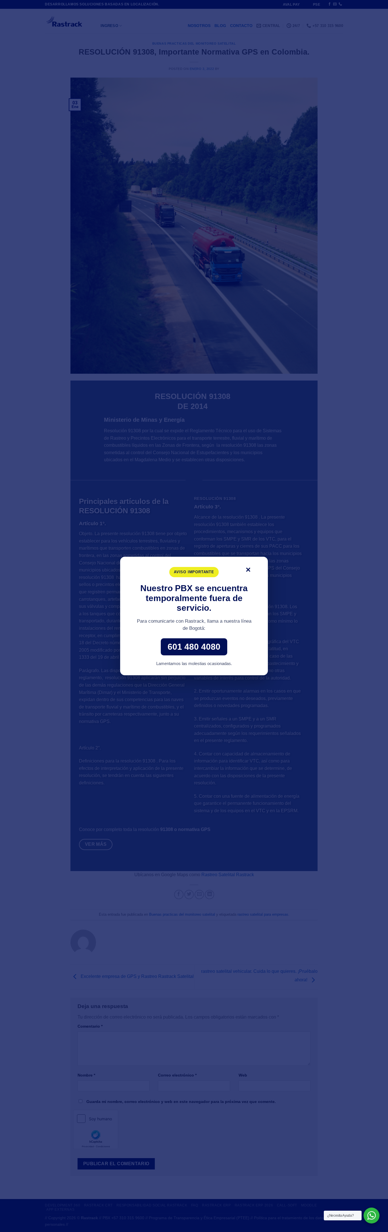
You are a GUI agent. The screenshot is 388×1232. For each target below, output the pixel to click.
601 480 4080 (194, 646)
